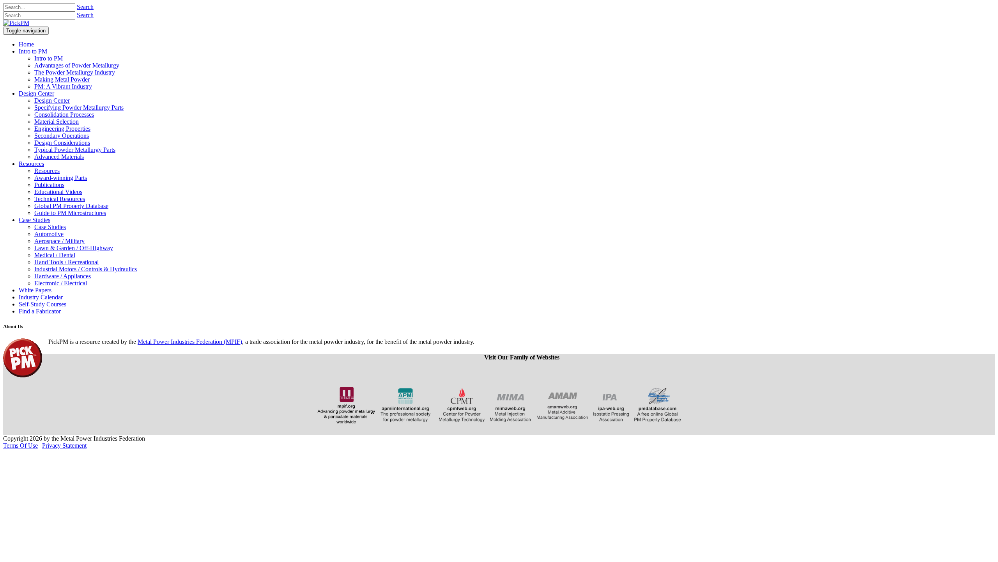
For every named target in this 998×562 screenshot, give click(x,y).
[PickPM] (16, 23)
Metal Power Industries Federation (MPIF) (190, 341)
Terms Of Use (20, 445)
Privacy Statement (64, 445)
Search (85, 7)
